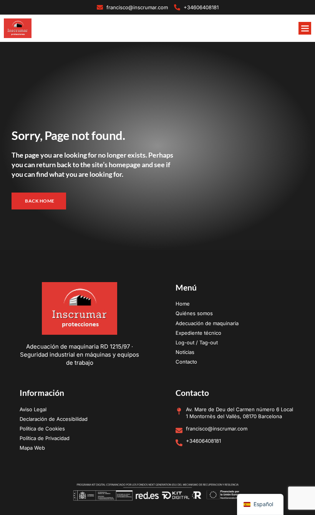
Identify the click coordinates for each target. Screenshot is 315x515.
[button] (304, 28)
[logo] (18, 28)
